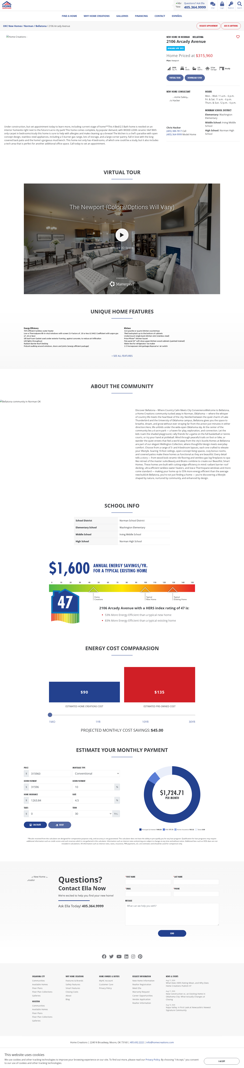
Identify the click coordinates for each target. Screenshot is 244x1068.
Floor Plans (37, 988)
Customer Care (106, 984)
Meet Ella (136, 988)
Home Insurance (31, 794)
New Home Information (143, 980)
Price (26, 767)
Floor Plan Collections (42, 991)
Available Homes (40, 984)
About (68, 995)
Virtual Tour (175, 77)
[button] (122, 356)
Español (177, 16)
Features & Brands (74, 980)
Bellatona (41, 26)
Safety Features (73, 984)
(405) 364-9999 (174, 134)
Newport (172, 60)
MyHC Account (106, 980)
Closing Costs (72, 991)
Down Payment (30, 781)
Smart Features (73, 988)
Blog (68, 999)
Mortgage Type (79, 767)
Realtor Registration (141, 984)
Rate (74, 794)
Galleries (122, 16)
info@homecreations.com (160, 1042)
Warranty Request (141, 991)
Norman (28, 26)
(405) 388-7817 (174, 131)
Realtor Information (141, 1003)
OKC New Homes (12, 26)
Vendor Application (141, 999)
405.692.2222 (137, 1042)
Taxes (26, 807)
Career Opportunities (142, 995)
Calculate (36, 824)
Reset (61, 824)
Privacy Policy (105, 988)
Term (75, 807)
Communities (38, 980)
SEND (172, 933)
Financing (141, 16)
